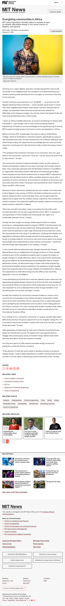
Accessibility (11, 600)
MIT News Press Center (41, 541)
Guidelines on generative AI (17, 566)
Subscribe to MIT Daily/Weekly (17, 554)
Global (49, 400)
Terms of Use (7, 544)
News (45, 581)
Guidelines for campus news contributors (48, 560)
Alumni (4, 583)
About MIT (26, 583)
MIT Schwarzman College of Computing (17, 534)
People (16, 598)
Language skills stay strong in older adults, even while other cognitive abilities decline (53, 462)
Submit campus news (17, 560)
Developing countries (48, 403)
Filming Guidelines (8, 547)
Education (5, 578)
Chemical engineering (31, 400)
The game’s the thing (53, 481)
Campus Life (26, 581)
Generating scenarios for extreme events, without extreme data (22, 460)
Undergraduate (17, 400)
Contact (27, 598)
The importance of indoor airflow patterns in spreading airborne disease (23, 473)
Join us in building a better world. (13, 588)
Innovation (47, 578)
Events (11, 598)
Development (33, 403)
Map (7, 598)
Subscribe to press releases (48, 554)
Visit (3, 598)
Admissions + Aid (7, 581)
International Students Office (13, 381)
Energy (56, 400)
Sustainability (22, 403)
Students (6, 400)
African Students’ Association (14, 378)
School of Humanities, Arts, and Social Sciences (20, 526)
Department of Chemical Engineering (16, 387)
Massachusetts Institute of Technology (14, 594)
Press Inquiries (38, 544)
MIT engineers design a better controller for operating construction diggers (23, 484)
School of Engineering (11, 390)
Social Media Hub (21, 600)
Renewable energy (9, 403)
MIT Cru (7, 384)
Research (26, 578)
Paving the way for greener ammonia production (52, 472)
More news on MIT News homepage (14, 492)
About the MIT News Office (11, 541)
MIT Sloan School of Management (15, 529)
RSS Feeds (37, 547)
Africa (43, 400)
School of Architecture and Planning (16, 521)
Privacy (4, 600)
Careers (21, 598)
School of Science (10, 531)
